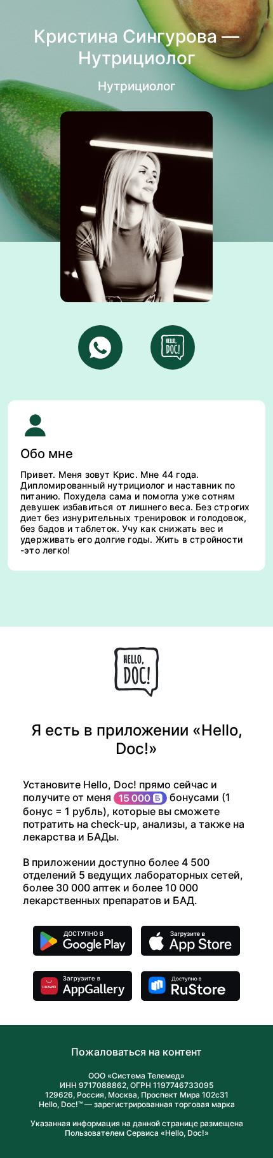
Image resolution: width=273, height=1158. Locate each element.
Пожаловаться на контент (136, 1051)
